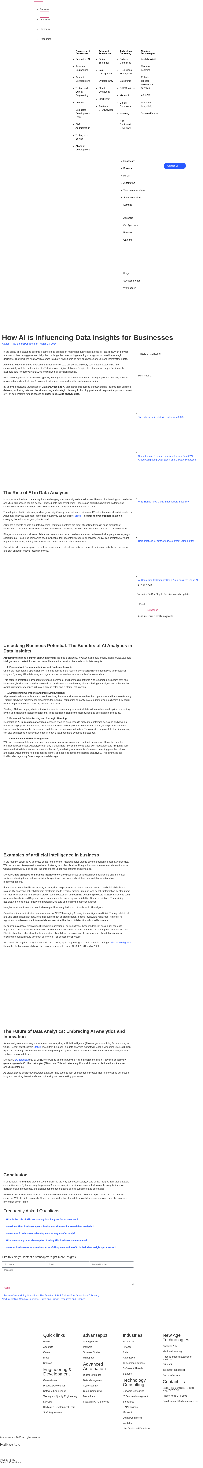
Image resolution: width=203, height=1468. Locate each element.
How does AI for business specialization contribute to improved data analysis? (50, 1226)
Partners (87, 1347)
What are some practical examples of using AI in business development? (46, 1240)
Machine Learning (172, 1351)
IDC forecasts (21, 1060)
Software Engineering (54, 1391)
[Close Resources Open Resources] (44, 44)
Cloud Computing (92, 1391)
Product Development (54, 1385)
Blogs (46, 1357)
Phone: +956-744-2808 (175, 1395)
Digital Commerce (132, 1418)
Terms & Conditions (10, 1462)
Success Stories (91, 1352)
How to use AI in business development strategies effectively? (40, 1233)
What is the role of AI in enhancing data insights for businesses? (42, 1219)
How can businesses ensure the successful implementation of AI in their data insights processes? (61, 1247)
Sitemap (47, 1363)
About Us (48, 1347)
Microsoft (127, 1412)
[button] (67, 1219)
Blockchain (89, 1396)
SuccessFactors (171, 1375)
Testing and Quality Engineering (60, 1396)
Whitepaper (89, 1357)
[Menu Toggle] (38, 4)
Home (46, 1341)
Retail (126, 1352)
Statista (37, 1047)
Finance (127, 1347)
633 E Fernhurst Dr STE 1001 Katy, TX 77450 (178, 1389)
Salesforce (128, 1401)
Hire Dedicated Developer (136, 1428)
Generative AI (50, 1380)
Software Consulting (133, 1391)
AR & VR (167, 1364)
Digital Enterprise (92, 1375)
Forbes (77, 516)
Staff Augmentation (53, 1412)
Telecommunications (134, 1363)
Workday (127, 1423)
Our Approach (90, 1341)
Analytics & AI (170, 1346)
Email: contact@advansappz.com (180, 1401)
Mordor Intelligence (121, 942)
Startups (127, 1373)
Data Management (93, 1380)
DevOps (47, 1401)
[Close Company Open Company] (44, 34)
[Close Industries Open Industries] (44, 24)
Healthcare (128, 1341)
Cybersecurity (90, 1385)
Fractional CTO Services (96, 1401)
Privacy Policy (7, 1460)
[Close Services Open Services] (44, 14)
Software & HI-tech (133, 1368)
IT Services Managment (135, 1396)
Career (47, 1352)
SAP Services (130, 1407)
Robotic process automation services (177, 1358)
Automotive (129, 1357)
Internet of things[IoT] (174, 1370)
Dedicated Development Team (59, 1407)
